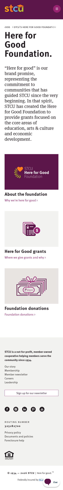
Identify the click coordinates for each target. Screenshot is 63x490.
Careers (9, 378)
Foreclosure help (14, 440)
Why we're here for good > (21, 200)
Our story (10, 366)
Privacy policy (13, 432)
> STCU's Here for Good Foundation (34, 27)
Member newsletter (16, 374)
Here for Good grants (25, 251)
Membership (12, 370)
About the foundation (26, 194)
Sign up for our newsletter (31, 393)
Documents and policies (19, 436)
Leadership (11, 382)
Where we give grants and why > (25, 257)
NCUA (42, 479)
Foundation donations (27, 308)
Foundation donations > (20, 314)
